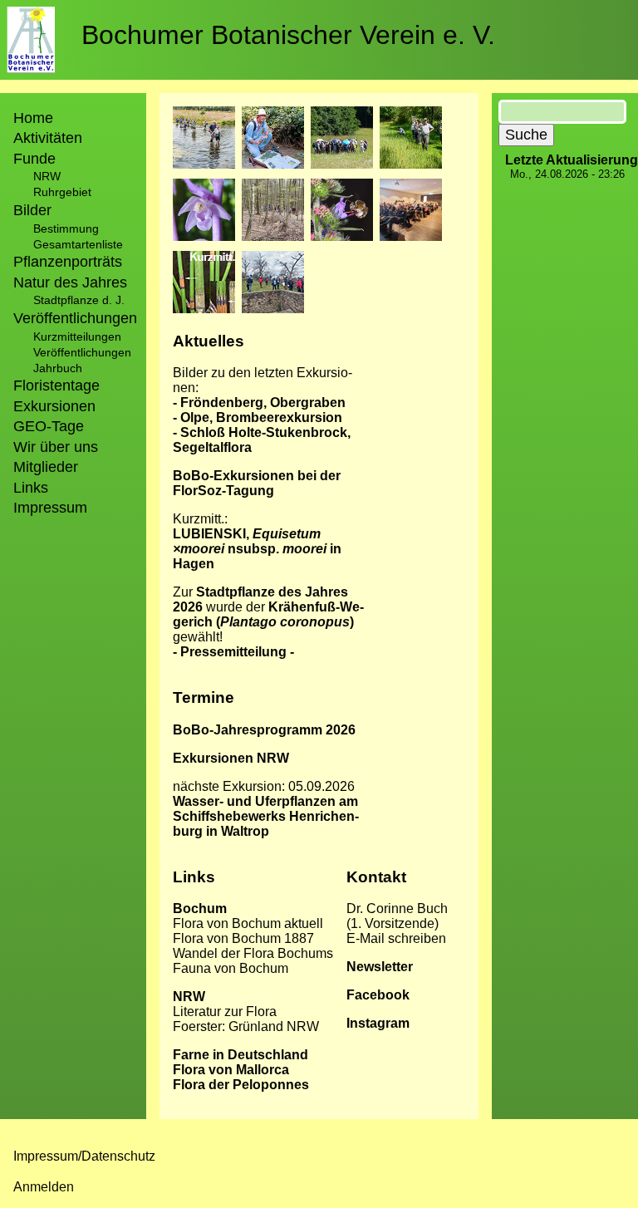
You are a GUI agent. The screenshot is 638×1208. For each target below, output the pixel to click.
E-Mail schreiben (396, 938)
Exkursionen (54, 406)
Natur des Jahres (70, 282)
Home (33, 118)
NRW (47, 176)
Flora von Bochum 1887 (243, 938)
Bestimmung (66, 228)
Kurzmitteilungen (77, 336)
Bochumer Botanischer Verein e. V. (288, 35)
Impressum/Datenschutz (84, 1156)
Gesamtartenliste (78, 244)
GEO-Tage (48, 426)
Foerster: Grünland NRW (246, 1026)
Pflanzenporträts (67, 261)
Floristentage (56, 385)
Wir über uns (55, 447)
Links (30, 487)
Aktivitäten (47, 138)
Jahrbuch (57, 368)
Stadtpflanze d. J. (79, 300)
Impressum (50, 507)
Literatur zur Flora (225, 1011)
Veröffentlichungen (82, 352)
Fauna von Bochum (230, 968)
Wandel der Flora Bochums (253, 953)
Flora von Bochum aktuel (246, 923)
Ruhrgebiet (62, 192)
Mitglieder (45, 467)
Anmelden (43, 1187)
